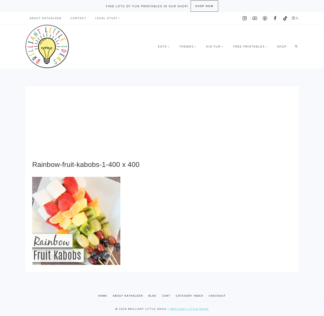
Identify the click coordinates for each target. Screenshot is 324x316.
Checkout (217, 295)
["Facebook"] (275, 18)
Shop (282, 46)
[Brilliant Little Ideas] (47, 46)
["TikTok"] (285, 18)
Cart (166, 295)
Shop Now (204, 6)
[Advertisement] (162, 126)
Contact (78, 18)
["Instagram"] (244, 18)
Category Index (189, 295)
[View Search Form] (296, 46)
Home (102, 295)
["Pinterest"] (265, 18)
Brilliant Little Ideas (189, 308)
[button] (119, 18)
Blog (152, 295)
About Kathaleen (45, 18)
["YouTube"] (254, 18)
